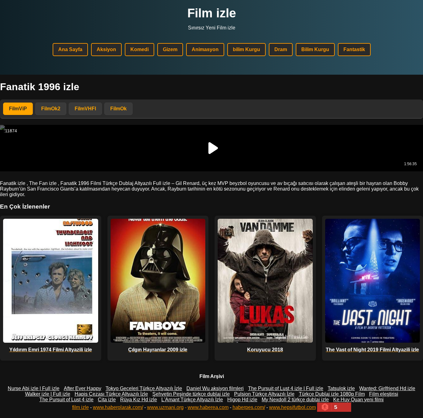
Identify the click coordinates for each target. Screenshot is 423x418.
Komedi (139, 49)
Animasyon (205, 49)
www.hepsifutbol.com (292, 407)
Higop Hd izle (242, 399)
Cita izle (107, 399)
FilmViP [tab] (18, 108)
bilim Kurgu (246, 49)
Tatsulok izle (341, 388)
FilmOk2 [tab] (50, 108)
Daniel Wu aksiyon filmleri (215, 388)
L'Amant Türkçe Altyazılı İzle (192, 399)
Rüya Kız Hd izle (138, 399)
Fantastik (354, 49)
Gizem (170, 49)
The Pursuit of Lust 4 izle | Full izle (285, 388)
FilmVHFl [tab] (85, 108)
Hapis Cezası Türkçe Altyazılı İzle (111, 394)
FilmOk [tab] (118, 108)
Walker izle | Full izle (47, 394)
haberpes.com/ (249, 407)
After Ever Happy (82, 388)
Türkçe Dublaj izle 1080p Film (332, 394)
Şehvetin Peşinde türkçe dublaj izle (191, 394)
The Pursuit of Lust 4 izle (66, 399)
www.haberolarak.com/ (118, 407)
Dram (280, 49)
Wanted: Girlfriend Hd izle (387, 388)
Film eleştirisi (383, 394)
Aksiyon (106, 49)
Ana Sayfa (70, 49)
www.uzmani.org (165, 407)
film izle (80, 407)
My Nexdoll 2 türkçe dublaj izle (295, 399)
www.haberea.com (208, 407)
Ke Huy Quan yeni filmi (358, 399)
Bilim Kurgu (315, 49)
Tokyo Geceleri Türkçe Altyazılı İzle (144, 388)
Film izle (211, 13)
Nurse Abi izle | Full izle (33, 388)
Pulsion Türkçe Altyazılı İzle (264, 394)
